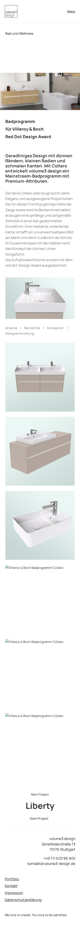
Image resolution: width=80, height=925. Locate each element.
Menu (71, 11)
